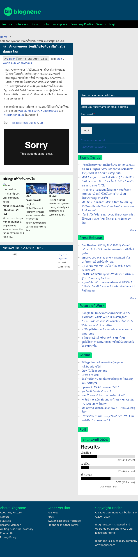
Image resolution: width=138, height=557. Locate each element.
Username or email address (98, 95)
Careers (4, 516)
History (17, 512)
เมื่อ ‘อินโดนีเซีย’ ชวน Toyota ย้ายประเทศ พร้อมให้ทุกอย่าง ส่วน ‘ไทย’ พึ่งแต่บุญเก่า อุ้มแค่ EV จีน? (108, 218)
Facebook (63, 520)
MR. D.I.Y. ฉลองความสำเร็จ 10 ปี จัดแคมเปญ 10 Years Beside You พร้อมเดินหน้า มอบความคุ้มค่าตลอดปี (108, 206)
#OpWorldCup (49, 110)
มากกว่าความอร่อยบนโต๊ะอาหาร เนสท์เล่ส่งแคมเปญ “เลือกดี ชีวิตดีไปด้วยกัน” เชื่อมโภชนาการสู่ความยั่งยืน (106, 194)
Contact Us (6, 533)
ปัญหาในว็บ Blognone (94, 370)
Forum (35, 24)
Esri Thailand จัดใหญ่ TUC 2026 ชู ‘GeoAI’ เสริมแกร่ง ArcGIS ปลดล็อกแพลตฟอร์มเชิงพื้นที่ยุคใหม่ (108, 249)
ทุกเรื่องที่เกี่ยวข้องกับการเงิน (97, 391)
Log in (61, 254)
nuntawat (8, 248)
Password (87, 114)
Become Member (10, 525)
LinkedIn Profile (106, 532)
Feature (7, 24)
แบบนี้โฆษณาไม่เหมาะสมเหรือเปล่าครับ (104, 395)
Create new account (93, 140)
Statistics (5, 520)
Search (101, 24)
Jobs (46, 24)
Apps (51, 516)
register (62, 258)
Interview (21, 24)
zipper (11, 58)
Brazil (59, 58)
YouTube (75, 520)
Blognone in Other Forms (63, 525)
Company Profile (81, 24)
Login (112, 24)
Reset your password (93, 146)
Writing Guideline (10, 529)
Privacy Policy (8, 537)
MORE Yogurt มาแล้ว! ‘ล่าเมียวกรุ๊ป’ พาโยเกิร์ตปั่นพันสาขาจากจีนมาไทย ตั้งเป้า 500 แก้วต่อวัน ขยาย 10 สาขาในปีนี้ (108, 181)
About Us (5, 512)
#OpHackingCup (14, 115)
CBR (42, 122)
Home (3, 37)
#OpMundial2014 (28, 110)
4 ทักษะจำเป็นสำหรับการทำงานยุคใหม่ (103, 337)
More (133, 230)
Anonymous (24, 63)
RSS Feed (53, 512)
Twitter (52, 520)
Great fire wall (90, 374)
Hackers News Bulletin (24, 122)
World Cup (9, 63)
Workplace (60, 24)
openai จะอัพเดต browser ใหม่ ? (100, 387)
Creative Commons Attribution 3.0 (116, 512)
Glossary (28, 529)
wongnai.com (106, 545)
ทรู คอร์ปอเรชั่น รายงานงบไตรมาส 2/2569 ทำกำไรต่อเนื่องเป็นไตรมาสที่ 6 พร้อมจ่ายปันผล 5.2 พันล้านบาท (108, 286)
